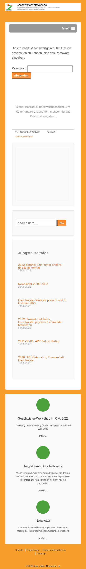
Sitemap (41, 553)
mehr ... (43, 436)
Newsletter (43, 520)
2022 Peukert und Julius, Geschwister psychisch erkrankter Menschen (40, 322)
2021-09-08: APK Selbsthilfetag (38, 341)
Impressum (33, 550)
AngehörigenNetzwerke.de (46, 566)
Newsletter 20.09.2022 (33, 284)
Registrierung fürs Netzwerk (43, 466)
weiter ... (43, 490)
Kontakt (19, 550)
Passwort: (19, 68)
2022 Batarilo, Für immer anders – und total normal (41, 266)
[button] (66, 28)
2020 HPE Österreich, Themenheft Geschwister (41, 359)
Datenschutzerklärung (54, 550)
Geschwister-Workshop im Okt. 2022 (43, 418)
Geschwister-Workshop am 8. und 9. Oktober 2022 (42, 301)
